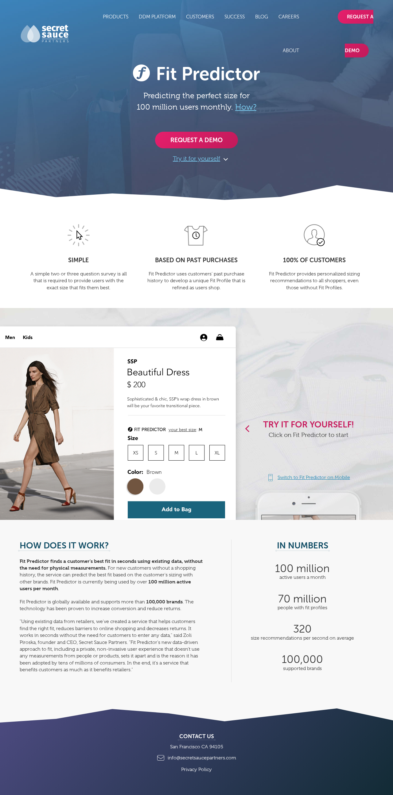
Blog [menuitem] (261, 17)
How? (245, 106)
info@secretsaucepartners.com (202, 757)
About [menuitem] (291, 50)
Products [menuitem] (115, 17)
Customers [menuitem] (200, 17)
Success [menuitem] (234, 17)
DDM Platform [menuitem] (157, 17)
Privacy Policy (196, 769)
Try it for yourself (196, 158)
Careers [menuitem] (288, 17)
